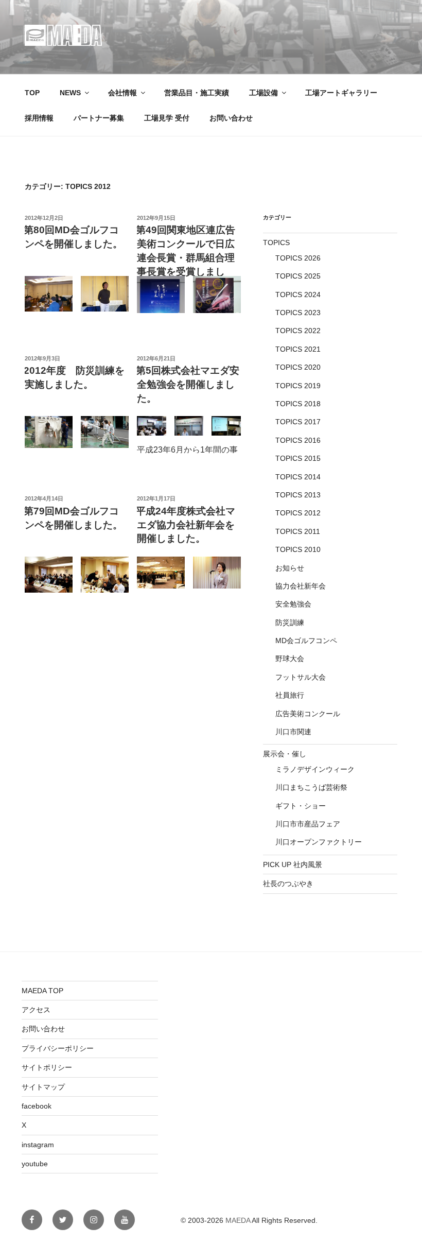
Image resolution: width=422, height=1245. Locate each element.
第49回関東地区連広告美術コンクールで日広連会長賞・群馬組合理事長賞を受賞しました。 (185, 257)
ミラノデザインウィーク (315, 769)
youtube (35, 1164)
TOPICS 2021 (298, 349)
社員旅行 (289, 695)
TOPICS (276, 242)
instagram (38, 1144)
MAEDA (237, 1220)
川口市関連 (293, 732)
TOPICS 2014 (298, 477)
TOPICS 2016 (298, 440)
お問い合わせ (231, 118)
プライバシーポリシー (58, 1048)
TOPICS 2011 (297, 531)
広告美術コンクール (307, 714)
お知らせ (289, 568)
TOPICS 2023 (298, 312)
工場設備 (263, 93)
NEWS (70, 93)
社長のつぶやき (288, 883)
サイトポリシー (47, 1067)
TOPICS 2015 (298, 458)
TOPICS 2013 (298, 495)
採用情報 (39, 118)
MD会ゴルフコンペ (306, 640)
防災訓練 (289, 622)
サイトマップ (43, 1087)
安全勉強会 (293, 604)
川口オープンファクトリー (318, 842)
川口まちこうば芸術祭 (311, 787)
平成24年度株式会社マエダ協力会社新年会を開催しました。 (185, 525)
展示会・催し (284, 754)
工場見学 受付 (166, 118)
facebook (36, 1106)
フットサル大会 (300, 677)
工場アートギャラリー (341, 93)
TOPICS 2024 (298, 294)
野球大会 (289, 658)
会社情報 (122, 93)
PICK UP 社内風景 (292, 864)
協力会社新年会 (300, 586)
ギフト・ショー (300, 806)
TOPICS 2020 (298, 367)
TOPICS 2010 (298, 549)
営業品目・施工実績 (196, 93)
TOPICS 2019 (298, 386)
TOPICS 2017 (298, 422)
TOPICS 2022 (298, 330)
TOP (32, 93)
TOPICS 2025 (298, 276)
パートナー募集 (99, 118)
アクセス (36, 1010)
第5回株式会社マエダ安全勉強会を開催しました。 (187, 384)
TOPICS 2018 (298, 404)
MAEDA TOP (42, 991)
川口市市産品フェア (307, 824)
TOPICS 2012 (298, 513)
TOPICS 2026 (298, 258)
